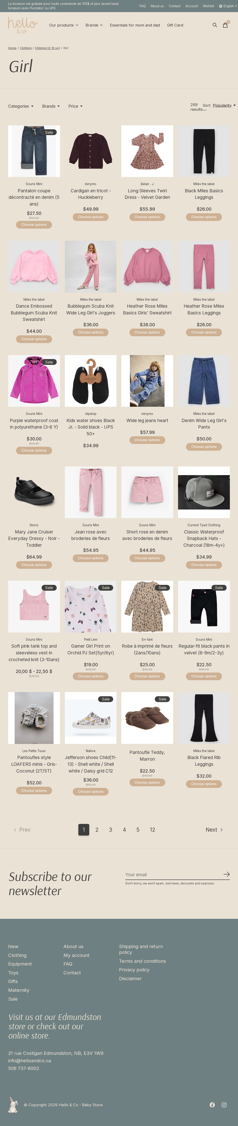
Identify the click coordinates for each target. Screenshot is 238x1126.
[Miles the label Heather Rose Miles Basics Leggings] (204, 267)
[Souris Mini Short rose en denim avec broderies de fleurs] (147, 492)
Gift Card (175, 25)
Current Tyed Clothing (204, 525)
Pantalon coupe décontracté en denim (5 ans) (34, 197)
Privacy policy (134, 970)
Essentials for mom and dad (135, 25)
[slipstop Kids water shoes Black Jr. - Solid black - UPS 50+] (91, 381)
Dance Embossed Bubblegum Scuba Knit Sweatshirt (34, 312)
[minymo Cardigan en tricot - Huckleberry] (91, 151)
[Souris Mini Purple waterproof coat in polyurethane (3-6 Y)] (34, 381)
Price (73, 106)
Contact (175, 6)
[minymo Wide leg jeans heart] (147, 381)
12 (152, 829)
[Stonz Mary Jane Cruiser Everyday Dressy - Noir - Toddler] (34, 492)
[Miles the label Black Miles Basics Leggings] (204, 151)
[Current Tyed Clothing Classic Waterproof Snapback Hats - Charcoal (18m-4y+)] (204, 492)
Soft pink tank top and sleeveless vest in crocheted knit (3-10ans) (34, 652)
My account (76, 955)
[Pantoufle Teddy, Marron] (147, 718)
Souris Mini (34, 184)
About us (157, 6)
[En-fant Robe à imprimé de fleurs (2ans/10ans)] (147, 607)
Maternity (18, 990)
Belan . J (147, 184)
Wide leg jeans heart (147, 420)
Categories (18, 106)
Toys (13, 973)
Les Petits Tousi (34, 751)
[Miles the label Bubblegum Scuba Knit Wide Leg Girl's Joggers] (91, 267)
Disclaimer (130, 978)
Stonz (34, 525)
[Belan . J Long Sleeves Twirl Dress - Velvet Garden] (147, 151)
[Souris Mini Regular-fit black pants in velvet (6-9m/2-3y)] (204, 607)
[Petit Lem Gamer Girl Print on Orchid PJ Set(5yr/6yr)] (91, 607)
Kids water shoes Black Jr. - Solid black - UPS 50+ (90, 427)
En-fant (147, 639)
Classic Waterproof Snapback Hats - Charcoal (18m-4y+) (204, 538)
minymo (90, 184)
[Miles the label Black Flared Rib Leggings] (204, 718)
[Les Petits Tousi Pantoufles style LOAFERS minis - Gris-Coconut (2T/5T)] (34, 718)
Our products (61, 25)
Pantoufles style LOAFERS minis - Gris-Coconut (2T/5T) (34, 764)
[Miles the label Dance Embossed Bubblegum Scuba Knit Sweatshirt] (34, 267)
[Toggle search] (215, 25)
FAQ (142, 6)
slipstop (90, 414)
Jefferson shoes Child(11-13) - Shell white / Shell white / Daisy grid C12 (90, 764)
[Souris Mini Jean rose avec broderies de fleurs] (91, 492)
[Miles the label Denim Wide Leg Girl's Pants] (204, 381)
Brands (92, 25)
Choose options (34, 225)
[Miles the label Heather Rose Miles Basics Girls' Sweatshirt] (147, 267)
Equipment (20, 964)
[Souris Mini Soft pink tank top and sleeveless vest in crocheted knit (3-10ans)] (34, 607)
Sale (13, 999)
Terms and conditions (142, 961)
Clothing (17, 955)
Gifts (13, 981)
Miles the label (204, 184)
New (13, 946)
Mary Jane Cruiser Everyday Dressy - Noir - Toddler (34, 538)
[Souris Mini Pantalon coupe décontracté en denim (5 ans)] (34, 151)
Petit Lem (90, 639)
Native (91, 751)
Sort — (207, 107)
